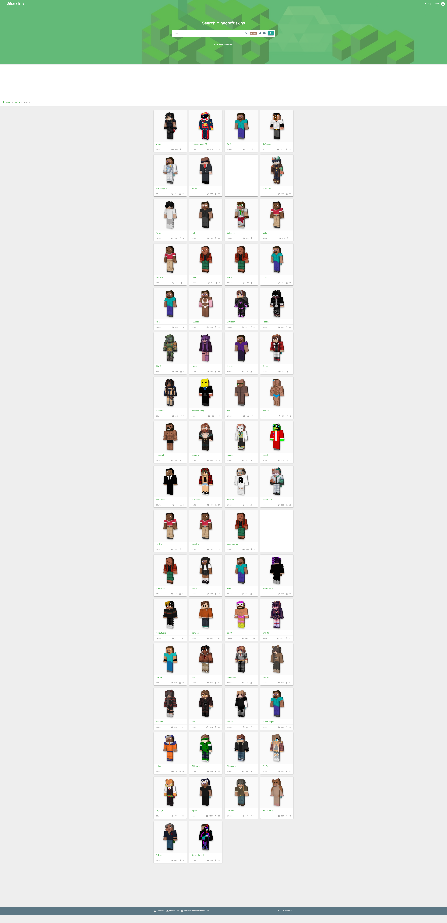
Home (6, 102)
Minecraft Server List (200, 911)
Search (17, 102)
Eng (427, 3)
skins (18, 3)
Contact (159, 911)
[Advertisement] (223, 81)
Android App (172, 911)
